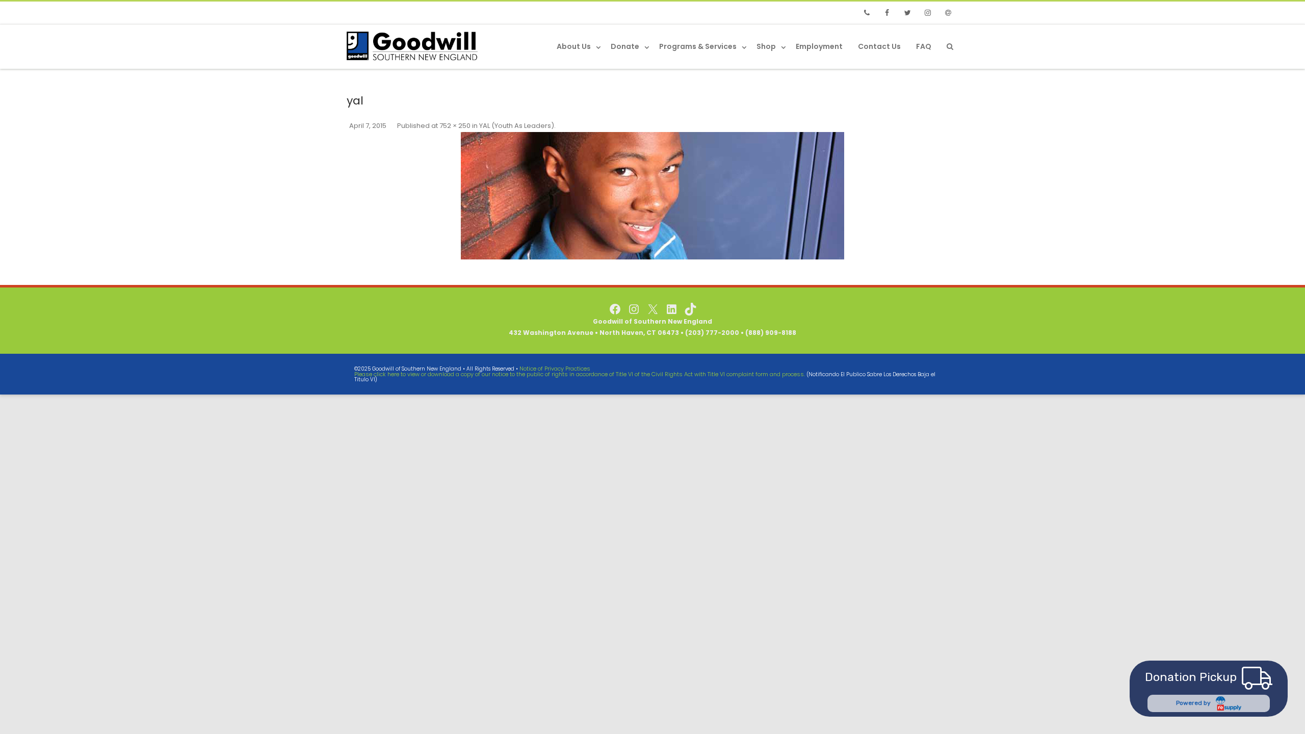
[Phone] (866, 13)
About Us (574, 46)
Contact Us (879, 46)
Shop (766, 46)
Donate (625, 46)
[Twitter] (907, 13)
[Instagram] (928, 13)
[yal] (652, 195)
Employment (819, 46)
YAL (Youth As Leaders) (516, 125)
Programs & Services (698, 46)
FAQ (923, 46)
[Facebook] (887, 13)
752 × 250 (455, 125)
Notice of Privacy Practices (554, 368)
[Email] (948, 13)
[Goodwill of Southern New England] (415, 45)
